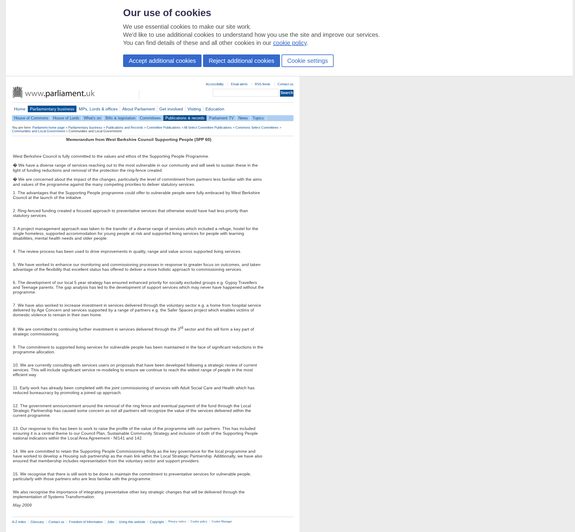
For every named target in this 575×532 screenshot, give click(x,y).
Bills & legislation (120, 118)
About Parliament (138, 109)
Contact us (285, 84)
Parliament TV (221, 118)
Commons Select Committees (257, 127)
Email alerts (239, 84)
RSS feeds (262, 84)
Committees (150, 118)
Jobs (110, 522)
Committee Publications (164, 127)
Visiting (194, 109)
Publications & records (185, 118)
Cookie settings (307, 60)
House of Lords (66, 118)
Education (214, 109)
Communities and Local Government (38, 131)
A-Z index (19, 522)
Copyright (157, 522)
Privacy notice (177, 521)
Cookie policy (198, 521)
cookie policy (290, 42)
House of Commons (31, 118)
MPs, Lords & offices (98, 109)
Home (19, 109)
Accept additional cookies (162, 60)
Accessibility (215, 84)
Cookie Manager (222, 521)
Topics (258, 118)
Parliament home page (48, 127)
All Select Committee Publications (208, 127)
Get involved (171, 109)
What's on (92, 118)
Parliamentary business (52, 109)
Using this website (132, 522)
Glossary (37, 522)
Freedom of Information (86, 522)
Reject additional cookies (241, 60)
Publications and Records (124, 127)
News (243, 118)
